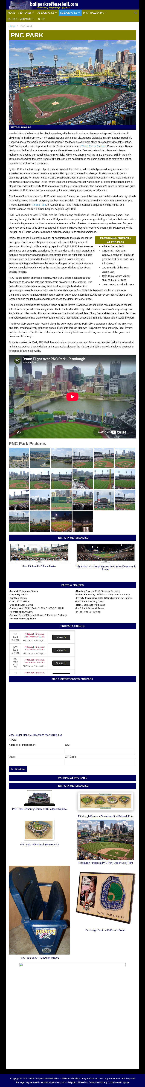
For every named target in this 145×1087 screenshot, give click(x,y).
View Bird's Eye (53, 735)
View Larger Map (18, 735)
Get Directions (36, 735)
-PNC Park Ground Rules (89, 608)
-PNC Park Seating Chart (90, 601)
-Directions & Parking (88, 611)
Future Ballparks (20, 19)
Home (11, 12)
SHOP (41, 19)
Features (25, 12)
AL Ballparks (45, 12)
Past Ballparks (93, 12)
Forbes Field (39, 204)
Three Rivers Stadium (93, 146)
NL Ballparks (68, 12)
